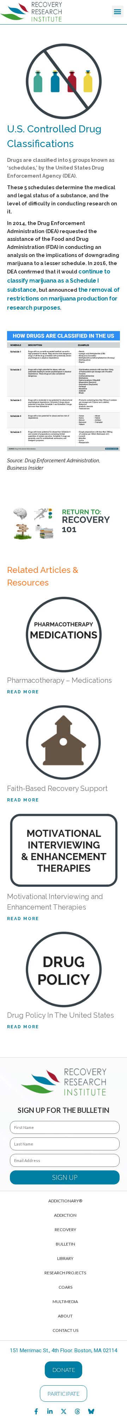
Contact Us (65, 1330)
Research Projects (65, 1272)
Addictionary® (65, 1200)
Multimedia (65, 1301)
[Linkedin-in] (50, 1411)
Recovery (65, 1229)
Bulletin (65, 1244)
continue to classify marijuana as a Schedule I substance (58, 280)
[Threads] (77, 1411)
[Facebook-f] (36, 1411)
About (65, 1316)
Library (65, 1258)
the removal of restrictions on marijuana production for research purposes (63, 298)
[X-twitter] (63, 1411)
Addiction (65, 1215)
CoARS (65, 1287)
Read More (23, 692)
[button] (117, 11)
